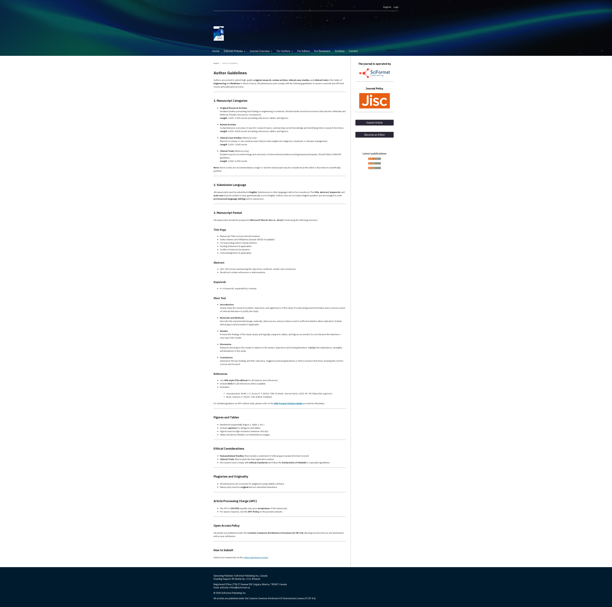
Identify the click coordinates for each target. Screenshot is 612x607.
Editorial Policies (233, 51)
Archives (340, 51)
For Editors (303, 51)
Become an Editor (374, 134)
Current (353, 51)
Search (392, 50)
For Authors (284, 51)
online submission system (256, 557)
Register (387, 7)
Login (395, 7)
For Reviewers (322, 51)
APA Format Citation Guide (288, 403)
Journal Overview (260, 51)
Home (215, 51)
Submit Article (374, 122)
